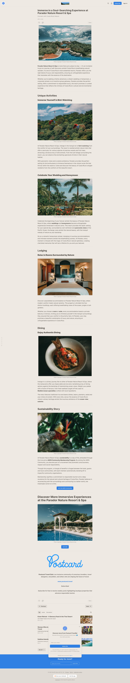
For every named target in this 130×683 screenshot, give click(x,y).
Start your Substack (61, 676)
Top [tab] (39, 612)
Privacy (67, 672)
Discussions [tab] (49, 612)
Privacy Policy (76, 651)
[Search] (108, 3)
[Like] (39, 22)
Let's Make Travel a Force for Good (47, 618)
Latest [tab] (43, 612)
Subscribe (117, 3)
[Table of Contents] (2, 341)
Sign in (125, 3)
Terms (71, 672)
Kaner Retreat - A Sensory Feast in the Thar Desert (55, 616)
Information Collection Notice (64, 651)
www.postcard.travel (65, 581)
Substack (57, 680)
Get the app (72, 676)
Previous (43, 606)
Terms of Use (72, 649)
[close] (79, 626)
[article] (65, 619)
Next (87, 606)
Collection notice (78, 672)
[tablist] (45, 612)
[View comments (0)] (52, 622)
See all (41, 649)
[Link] (35, 95)
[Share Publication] (111, 3)
